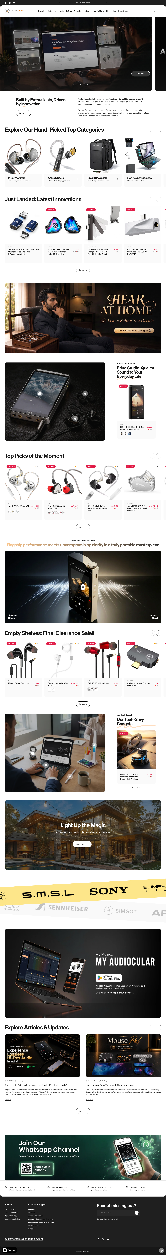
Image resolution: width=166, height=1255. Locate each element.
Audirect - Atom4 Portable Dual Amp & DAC (138, 684)
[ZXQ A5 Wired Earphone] (103, 659)
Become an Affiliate (35, 1216)
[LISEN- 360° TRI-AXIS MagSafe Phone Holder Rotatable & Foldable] (33, 753)
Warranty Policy (11, 1216)
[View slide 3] (138, 442)
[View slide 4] (140, 787)
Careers (31, 1229)
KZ (9, 503)
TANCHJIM (130, 503)
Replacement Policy (12, 1219)
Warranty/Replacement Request (40, 1219)
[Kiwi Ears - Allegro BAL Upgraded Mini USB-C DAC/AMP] (142, 225)
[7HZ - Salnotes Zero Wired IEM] (63, 481)
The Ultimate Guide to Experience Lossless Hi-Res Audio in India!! (36, 1085)
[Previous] (59, 2)
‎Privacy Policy (10, 1209)
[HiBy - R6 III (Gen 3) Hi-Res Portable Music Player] (40, 394)
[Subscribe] (137, 1213)
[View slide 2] (136, 442)
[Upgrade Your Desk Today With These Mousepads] (123, 1055)
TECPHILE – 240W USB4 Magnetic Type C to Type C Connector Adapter (19, 251)
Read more (8, 1100)
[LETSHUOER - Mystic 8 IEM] (75, 419)
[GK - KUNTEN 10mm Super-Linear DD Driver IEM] (103, 481)
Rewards (31, 1213)
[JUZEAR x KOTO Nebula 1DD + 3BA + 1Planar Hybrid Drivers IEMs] (63, 225)
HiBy (121, 424)
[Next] (107, 2)
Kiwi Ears (130, 246)
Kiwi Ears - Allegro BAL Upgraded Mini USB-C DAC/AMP (137, 251)
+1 (64, 512)
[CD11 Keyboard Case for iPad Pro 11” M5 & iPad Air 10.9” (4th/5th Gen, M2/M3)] (46, 765)
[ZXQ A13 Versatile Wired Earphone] (63, 659)
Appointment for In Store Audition (41, 1222)
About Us (31, 1209)
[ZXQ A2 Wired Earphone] (23, 659)
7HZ (49, 503)
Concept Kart (92, 246)
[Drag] (83, 587)
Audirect (130, 680)
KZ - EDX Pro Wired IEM (18, 506)
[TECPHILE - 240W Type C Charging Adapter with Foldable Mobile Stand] (103, 225)
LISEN (122, 771)
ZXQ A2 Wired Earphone (18, 683)
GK (88, 503)
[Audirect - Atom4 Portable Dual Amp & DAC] (142, 659)
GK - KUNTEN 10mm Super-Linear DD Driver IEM (98, 508)
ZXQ (9, 680)
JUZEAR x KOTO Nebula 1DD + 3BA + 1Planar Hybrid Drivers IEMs (58, 251)
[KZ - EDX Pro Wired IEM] (23, 481)
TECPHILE (10, 246)
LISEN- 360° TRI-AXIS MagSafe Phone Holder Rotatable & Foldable (130, 776)
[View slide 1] (134, 442)
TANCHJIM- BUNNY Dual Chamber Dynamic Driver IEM (137, 508)
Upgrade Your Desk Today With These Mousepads (110, 1085)
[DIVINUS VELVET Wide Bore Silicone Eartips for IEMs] (85, 394)
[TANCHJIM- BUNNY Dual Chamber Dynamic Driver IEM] (142, 481)
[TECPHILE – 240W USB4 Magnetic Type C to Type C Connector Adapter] (23, 225)
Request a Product (35, 1226)
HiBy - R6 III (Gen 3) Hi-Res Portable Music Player (132, 428)
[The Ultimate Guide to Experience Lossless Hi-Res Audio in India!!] (42, 1055)
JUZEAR (50, 246)
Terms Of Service (11, 1213)
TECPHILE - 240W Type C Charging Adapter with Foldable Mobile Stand (99, 251)
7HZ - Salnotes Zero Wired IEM (56, 507)
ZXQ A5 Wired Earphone (98, 683)
